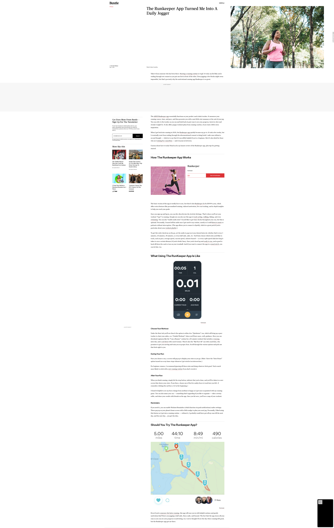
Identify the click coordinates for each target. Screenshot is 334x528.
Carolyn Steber (114, 66)
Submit (138, 136)
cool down (165, 342)
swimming (154, 220)
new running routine (175, 369)
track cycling (198, 217)
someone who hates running (169, 513)
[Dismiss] (331, 501)
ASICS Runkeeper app (161, 116)
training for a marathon (164, 141)
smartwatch (215, 244)
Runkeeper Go (200, 204)
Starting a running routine (189, 74)
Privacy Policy (117, 140)
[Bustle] (114, 3)
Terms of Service (138, 139)
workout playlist (170, 228)
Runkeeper (203, 322)
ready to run (208, 241)
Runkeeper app (185, 132)
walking (206, 217)
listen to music (217, 222)
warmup (216, 339)
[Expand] (319, 501)
